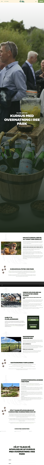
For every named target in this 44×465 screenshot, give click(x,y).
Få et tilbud (33, 326)
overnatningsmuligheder (31, 384)
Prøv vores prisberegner (33, 320)
